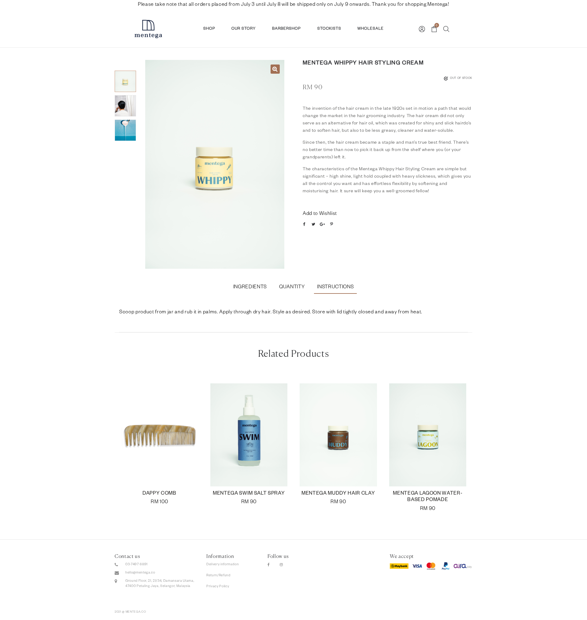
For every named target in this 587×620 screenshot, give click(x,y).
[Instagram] (281, 565)
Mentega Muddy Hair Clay (338, 494)
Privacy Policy (217, 587)
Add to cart (159, 502)
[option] (214, 164)
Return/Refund (218, 576)
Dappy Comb (159, 494)
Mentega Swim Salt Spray (249, 494)
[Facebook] (269, 565)
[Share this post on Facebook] (304, 224)
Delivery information (222, 564)
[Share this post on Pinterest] (331, 224)
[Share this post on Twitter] (313, 224)
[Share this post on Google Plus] (322, 224)
